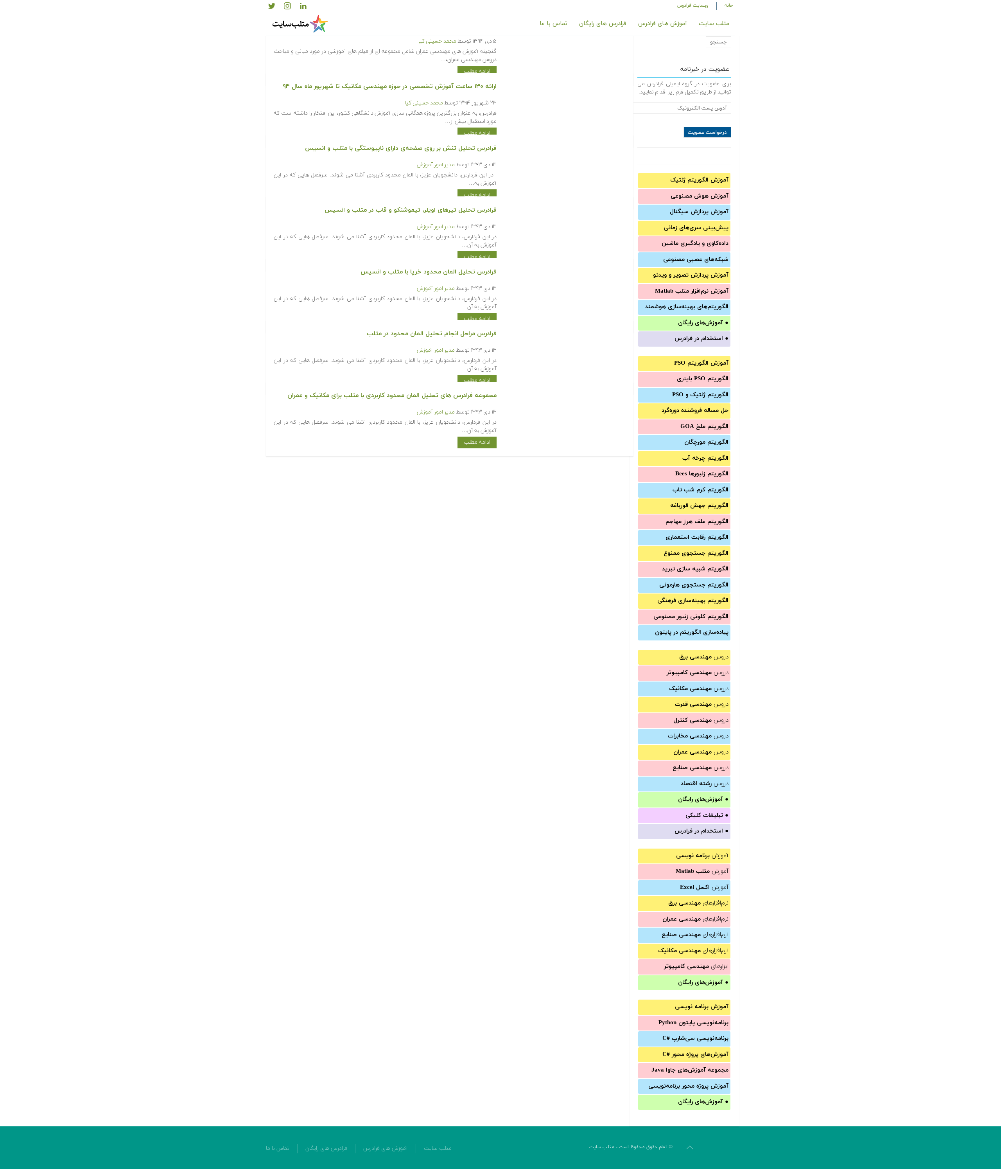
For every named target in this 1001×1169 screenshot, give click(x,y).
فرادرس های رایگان (602, 24)
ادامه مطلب (477, 71)
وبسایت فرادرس (693, 5)
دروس (703, 657)
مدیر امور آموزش (436, 165)
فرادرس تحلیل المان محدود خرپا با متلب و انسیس (429, 272)
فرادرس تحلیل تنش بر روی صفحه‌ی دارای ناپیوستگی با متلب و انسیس (401, 148)
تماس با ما (553, 24)
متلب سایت (714, 24)
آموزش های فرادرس (662, 24)
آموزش (702, 856)
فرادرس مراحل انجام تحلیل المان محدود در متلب (432, 333)
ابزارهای (696, 966)
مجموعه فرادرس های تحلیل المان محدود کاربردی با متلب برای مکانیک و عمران (392, 395)
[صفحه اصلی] (301, 24)
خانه (729, 5)
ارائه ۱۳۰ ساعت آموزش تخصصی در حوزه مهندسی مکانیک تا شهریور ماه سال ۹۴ (390, 86)
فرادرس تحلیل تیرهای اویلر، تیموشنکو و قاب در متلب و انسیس (411, 210)
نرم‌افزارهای (698, 903)
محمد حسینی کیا (437, 41)
